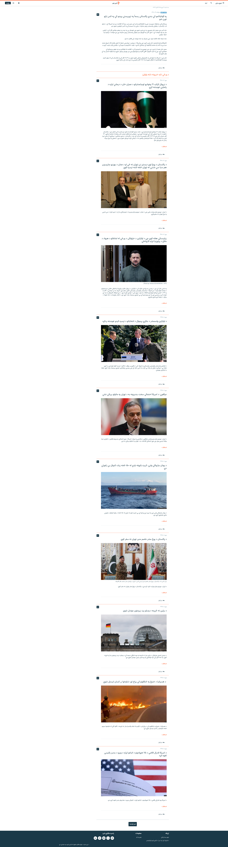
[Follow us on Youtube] (104, 838)
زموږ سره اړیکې (165, 837)
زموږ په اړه (138, 837)
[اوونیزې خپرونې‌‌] (13, 3)
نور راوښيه (133, 824)
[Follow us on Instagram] (99, 838)
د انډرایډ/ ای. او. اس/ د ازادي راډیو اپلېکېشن (157, 840)
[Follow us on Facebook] (112, 838)
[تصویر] (19, 3)
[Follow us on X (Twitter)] (108, 838)
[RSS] (95, 838)
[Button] (161, 68)
